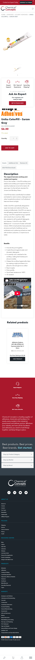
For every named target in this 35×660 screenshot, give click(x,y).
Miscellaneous (4, 583)
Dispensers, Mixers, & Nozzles (8, 576)
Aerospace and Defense (7, 596)
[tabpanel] (17, 69)
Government (4, 611)
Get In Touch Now (17, 103)
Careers (3, 506)
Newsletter (3, 512)
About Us (3, 503)
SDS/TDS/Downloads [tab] (8, 168)
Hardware (3, 581)
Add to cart (9, 148)
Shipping (3, 525)
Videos (3, 544)
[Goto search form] (32, 9)
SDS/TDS (3, 546)
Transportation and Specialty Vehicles (10, 632)
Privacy (3, 531)
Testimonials (4, 514)
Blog (2, 542)
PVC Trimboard (4, 624)
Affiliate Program (5, 516)
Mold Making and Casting (7, 619)
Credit (2, 533)
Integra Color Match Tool (7, 559)
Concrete (3, 600)
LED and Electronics (6, 613)
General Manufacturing (6, 609)
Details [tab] (4, 163)
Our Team (3, 510)
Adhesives (10, 15)
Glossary (3, 551)
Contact (3, 508)
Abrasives (3, 568)
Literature (3, 548)
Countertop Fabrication (6, 604)
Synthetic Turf (4, 630)
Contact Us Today (26, 2)
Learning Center (5, 553)
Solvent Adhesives (21, 15)
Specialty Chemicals (6, 585)
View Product (17, 359)
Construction (4, 602)
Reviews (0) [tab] (23, 163)
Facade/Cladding (5, 606)
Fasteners (3, 579)
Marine (3, 615)
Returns (3, 527)
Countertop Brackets (6, 574)
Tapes (2, 587)
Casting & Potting (5, 572)
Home (3, 15)
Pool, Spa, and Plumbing (7, 622)
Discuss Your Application (7, 555)
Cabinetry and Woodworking (8, 598)
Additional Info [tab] (13, 163)
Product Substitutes (5, 557)
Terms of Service (5, 529)
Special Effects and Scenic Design (9, 628)
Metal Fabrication (5, 617)
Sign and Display (5, 626)
